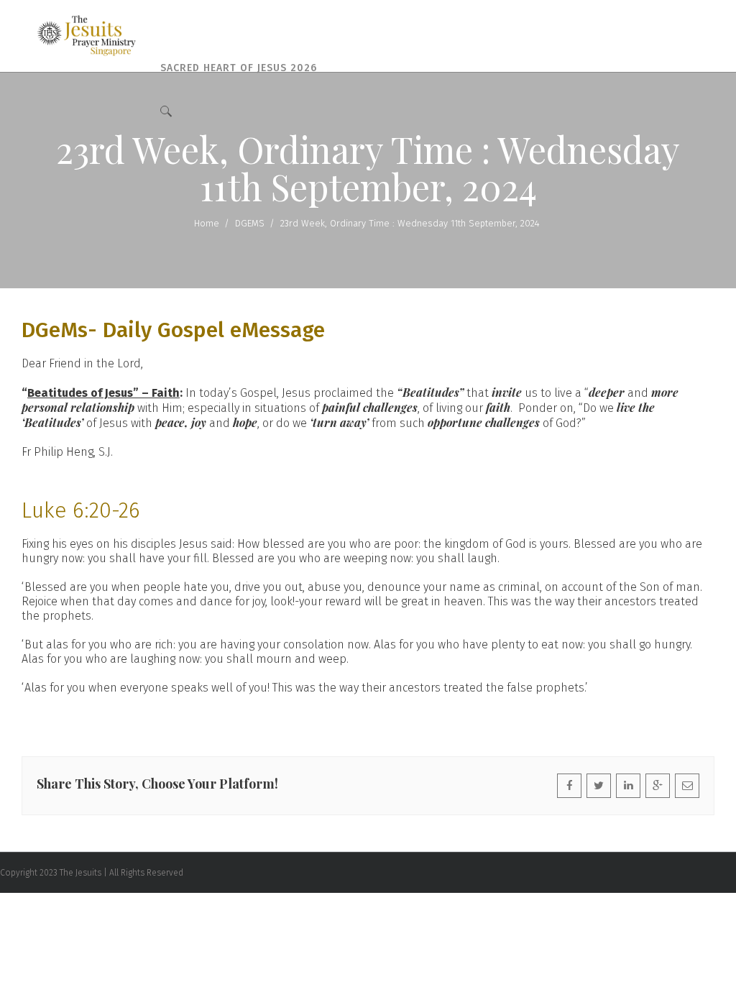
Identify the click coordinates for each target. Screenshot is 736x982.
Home (206, 223)
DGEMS (249, 223)
